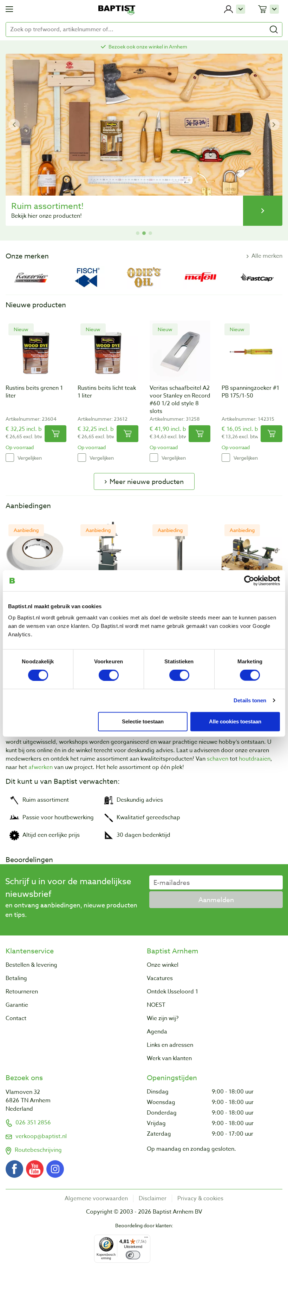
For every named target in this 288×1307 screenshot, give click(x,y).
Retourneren (22, 991)
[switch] (109, 675)
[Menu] (146, 1239)
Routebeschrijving (38, 1150)
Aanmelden (216, 899)
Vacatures (160, 978)
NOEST (156, 1005)
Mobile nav (9, 9)
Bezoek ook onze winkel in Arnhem (148, 46)
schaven (217, 759)
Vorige (14, 124)
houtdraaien (254, 759)
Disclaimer (152, 1198)
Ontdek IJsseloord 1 (172, 991)
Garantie (17, 1005)
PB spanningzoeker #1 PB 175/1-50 (250, 392)
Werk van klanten (169, 1058)
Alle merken (266, 256)
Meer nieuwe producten (147, 481)
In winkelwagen (55, 433)
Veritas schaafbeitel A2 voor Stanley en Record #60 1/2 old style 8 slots (180, 399)
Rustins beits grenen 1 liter (34, 392)
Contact (16, 1018)
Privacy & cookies (200, 1198)
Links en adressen (170, 1045)
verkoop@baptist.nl (41, 1136)
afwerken (40, 767)
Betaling (16, 978)
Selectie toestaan (143, 721)
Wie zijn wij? (162, 1018)
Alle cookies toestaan (235, 721)
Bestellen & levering (31, 965)
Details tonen (250, 700)
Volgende (274, 124)
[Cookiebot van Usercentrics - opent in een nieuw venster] (249, 581)
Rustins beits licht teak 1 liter (107, 392)
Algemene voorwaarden (96, 1198)
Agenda (157, 1031)
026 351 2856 (33, 1122)
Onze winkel (162, 965)
